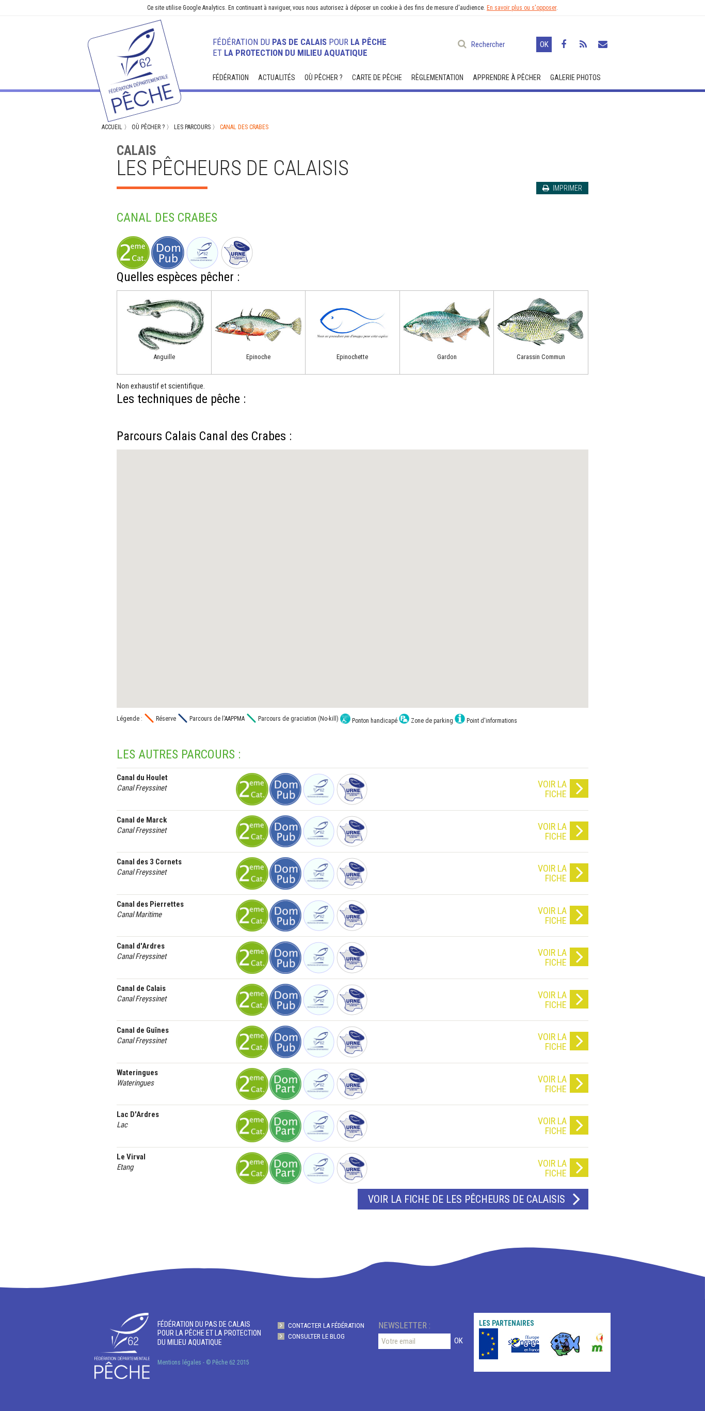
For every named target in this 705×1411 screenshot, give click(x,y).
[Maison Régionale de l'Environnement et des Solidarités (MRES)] (595, 1343)
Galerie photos (575, 77)
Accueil (112, 127)
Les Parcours (192, 127)
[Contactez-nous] (603, 44)
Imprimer (566, 188)
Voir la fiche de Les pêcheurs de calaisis (466, 1199)
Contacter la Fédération (326, 1325)
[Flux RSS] (583, 44)
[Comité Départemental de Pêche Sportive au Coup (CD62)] (553, 1343)
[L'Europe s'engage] (512, 1343)
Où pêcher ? (324, 77)
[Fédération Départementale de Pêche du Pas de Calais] (133, 66)
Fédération (231, 77)
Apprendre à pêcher (507, 77)
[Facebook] (563, 44)
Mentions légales (179, 1362)
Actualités (276, 77)
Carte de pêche (377, 77)
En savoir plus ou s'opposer (521, 7)
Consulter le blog (316, 1336)
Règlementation (437, 77)
